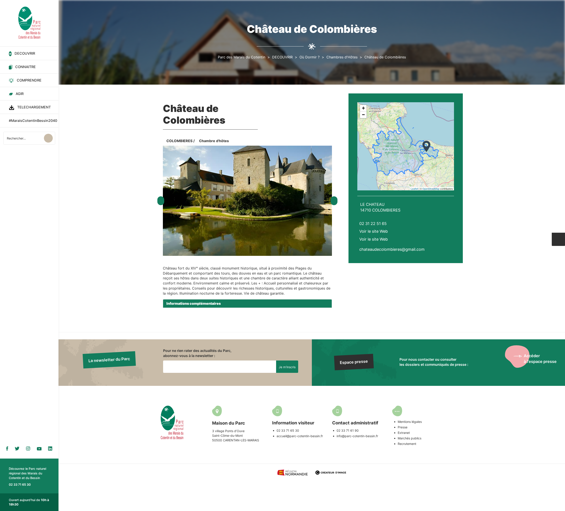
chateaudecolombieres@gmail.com (392, 249)
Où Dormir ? (309, 57)
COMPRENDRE (29, 80)
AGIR (20, 93)
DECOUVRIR (25, 53)
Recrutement (407, 444)
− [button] (363, 114)
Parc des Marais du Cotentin (241, 57)
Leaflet (414, 188)
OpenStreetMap (430, 188)
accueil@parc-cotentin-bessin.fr (300, 436)
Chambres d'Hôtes (342, 57)
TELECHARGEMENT (34, 107)
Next (334, 200)
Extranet (404, 433)
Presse (402, 427)
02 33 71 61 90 (348, 430)
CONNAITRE (25, 67)
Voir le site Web (373, 231)
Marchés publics (409, 438)
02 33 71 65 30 (288, 430)
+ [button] (363, 108)
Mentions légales (410, 422)
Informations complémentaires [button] (193, 303)
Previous (160, 200)
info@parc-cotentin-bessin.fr (357, 436)
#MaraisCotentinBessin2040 (33, 120)
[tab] (247, 303)
